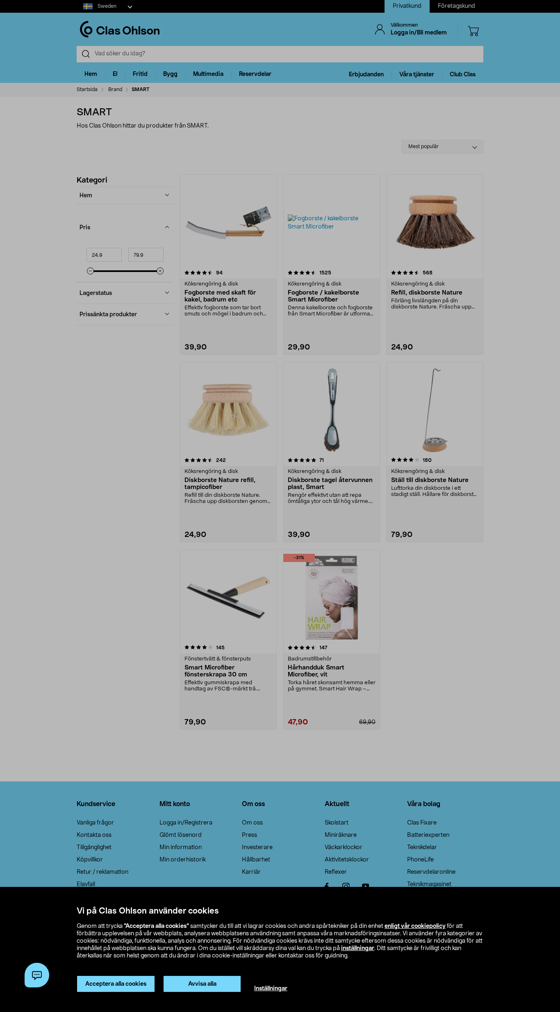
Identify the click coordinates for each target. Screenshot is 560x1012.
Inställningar (270, 988)
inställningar (357, 948)
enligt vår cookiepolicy (415, 926)
